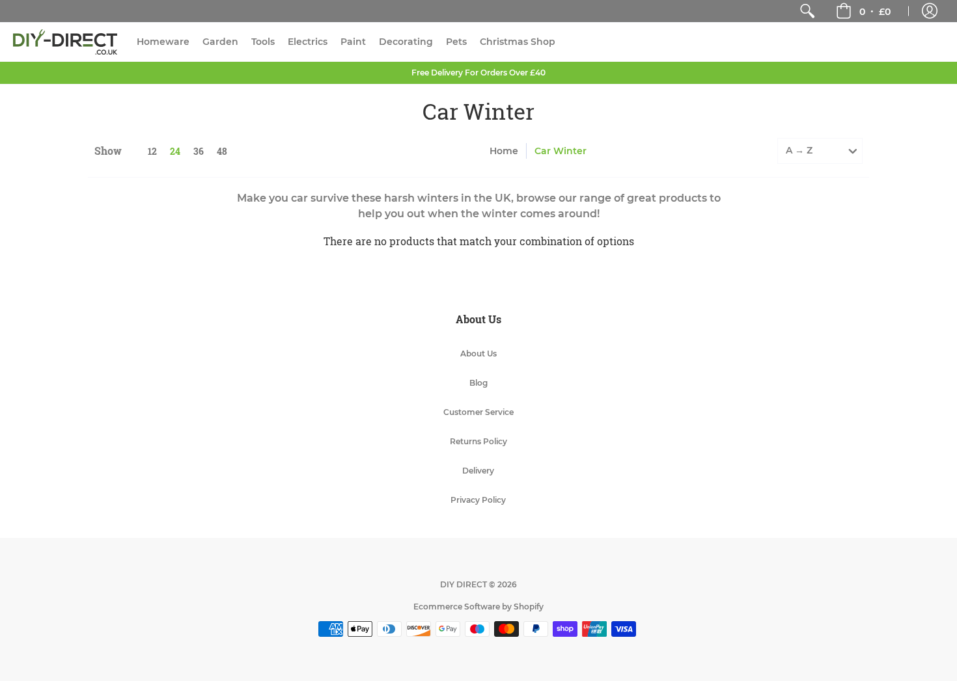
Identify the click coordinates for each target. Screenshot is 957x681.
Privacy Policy (478, 500)
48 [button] (222, 151)
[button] (863, 11)
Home (504, 151)
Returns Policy (478, 441)
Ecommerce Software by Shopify (478, 606)
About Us (478, 353)
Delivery (478, 470)
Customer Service (478, 412)
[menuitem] (807, 11)
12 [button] (152, 151)
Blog (478, 383)
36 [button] (198, 151)
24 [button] (175, 151)
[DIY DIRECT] (65, 42)
